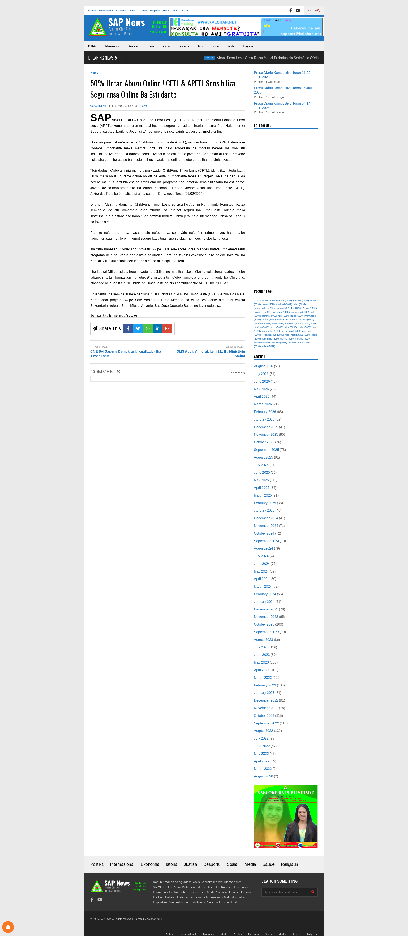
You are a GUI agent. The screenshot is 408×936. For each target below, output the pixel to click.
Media (176, 10)
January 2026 (264, 419)
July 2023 (261, 647)
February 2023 (265, 685)
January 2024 (264, 601)
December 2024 (266, 518)
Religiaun (248, 46)
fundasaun (300, 312)
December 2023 (266, 609)
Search (312, 10)
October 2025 (264, 442)
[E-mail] (167, 328)
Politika (92, 10)
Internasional (106, 10)
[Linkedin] (157, 328)
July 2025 (261, 465)
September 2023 (266, 632)
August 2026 (263, 366)
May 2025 (261, 480)
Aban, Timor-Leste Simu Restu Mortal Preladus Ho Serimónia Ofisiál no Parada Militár (261, 58)
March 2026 (263, 404)
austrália (301, 300)
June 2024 (262, 564)
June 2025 (262, 472)
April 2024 (261, 579)
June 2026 (262, 381)
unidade (295, 342)
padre (304, 327)
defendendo (263, 308)
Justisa (143, 10)
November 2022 (266, 708)
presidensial (291, 331)
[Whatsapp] (148, 328)
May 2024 (261, 571)
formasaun (280, 312)
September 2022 (266, 723)
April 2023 (261, 670)
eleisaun (282, 308)
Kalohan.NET (154, 919)
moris (276, 327)
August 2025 (263, 457)
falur (311, 308)
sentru (287, 338)
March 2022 (263, 768)
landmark (262, 323)
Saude (185, 10)
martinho (293, 323)
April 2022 (261, 761)
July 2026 (261, 374)
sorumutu (262, 342)
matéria (261, 327)
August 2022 (263, 731)
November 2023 (266, 617)
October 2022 (264, 715)
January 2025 (264, 510)
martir (309, 323)
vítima (268, 346)
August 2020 (263, 776)
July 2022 (261, 738)
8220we (284, 300)
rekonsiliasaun (273, 335)
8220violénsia (264, 300)
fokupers (262, 312)
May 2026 (261, 389)
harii (284, 315)
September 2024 (266, 541)
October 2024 (264, 533)
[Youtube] (298, 10)
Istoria (133, 10)
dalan (299, 304)
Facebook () (238, 372)
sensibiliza (271, 338)
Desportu (155, 10)
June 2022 (262, 746)
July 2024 (261, 556)
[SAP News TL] (128, 29)
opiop (290, 327)
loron (278, 323)
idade (296, 315)
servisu (302, 338)
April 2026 (261, 396)
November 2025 (266, 434)
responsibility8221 (298, 335)
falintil (297, 308)
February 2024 (265, 594)
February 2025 (265, 503)
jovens (269, 319)
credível (284, 304)
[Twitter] (138, 328)
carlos (268, 304)
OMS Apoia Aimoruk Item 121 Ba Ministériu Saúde (211, 354)
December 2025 (266, 427)
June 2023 (262, 655)
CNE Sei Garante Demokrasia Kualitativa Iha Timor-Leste (125, 354)
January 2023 (264, 693)
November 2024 (266, 526)
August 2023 (263, 639)
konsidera (305, 319)
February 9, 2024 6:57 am (124, 105)
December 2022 (266, 700)
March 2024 (263, 586)
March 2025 (263, 495)
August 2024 (263, 548)
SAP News (99, 105)
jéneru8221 (286, 319)
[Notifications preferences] (8, 927)
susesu (279, 342)
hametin (269, 315)
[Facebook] (290, 10)
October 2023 (264, 624)
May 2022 (261, 753)
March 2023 (263, 677)
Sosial (166, 10)
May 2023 (261, 662)
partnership (271, 331)
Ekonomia (121, 10)
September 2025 (266, 450)
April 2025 (261, 488)
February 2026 (265, 412)
